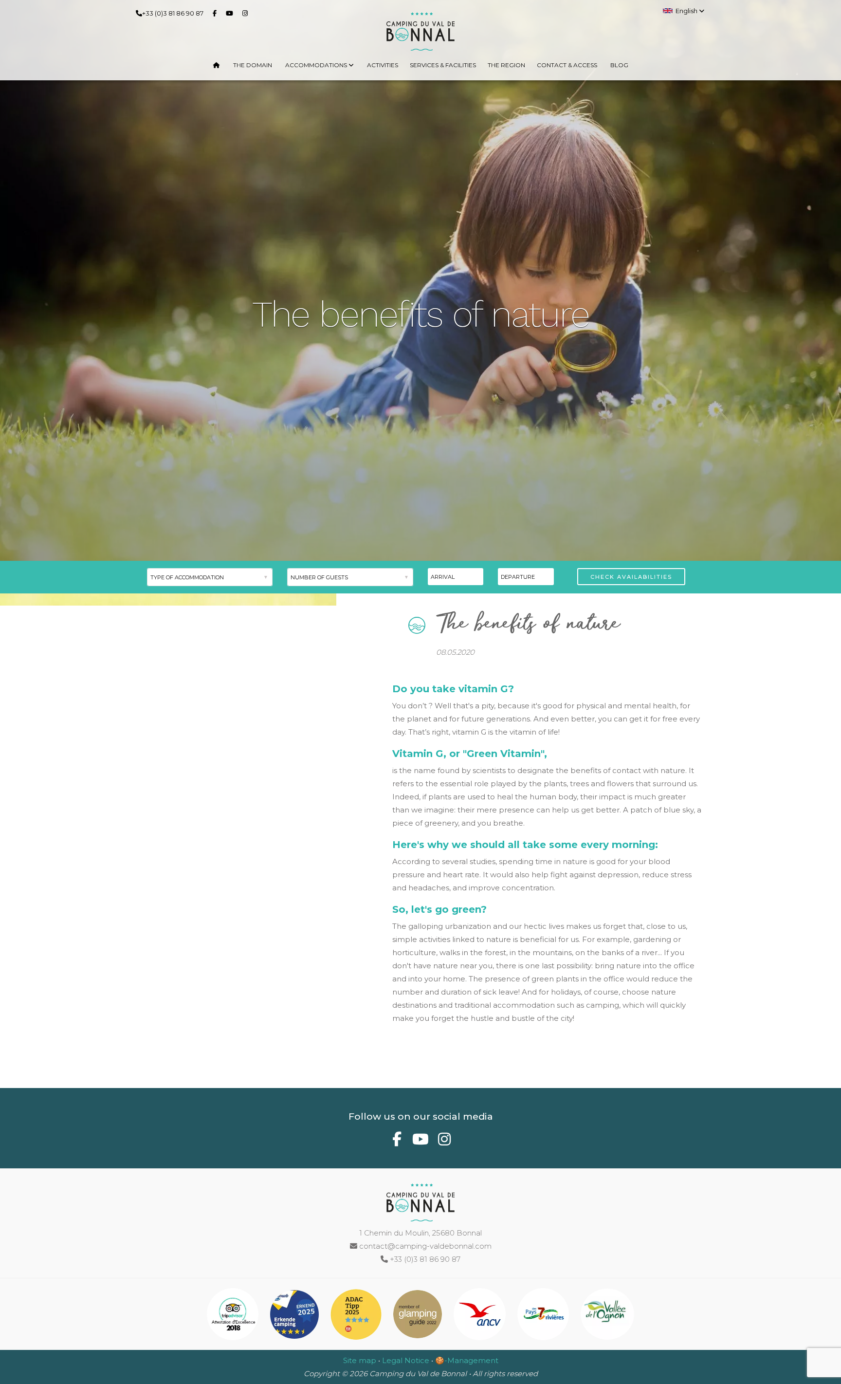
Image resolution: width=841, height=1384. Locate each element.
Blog (619, 65)
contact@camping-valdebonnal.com (424, 1246)
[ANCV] (480, 1316)
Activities (382, 65)
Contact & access (567, 65)
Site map (359, 1360)
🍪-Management (466, 1360)
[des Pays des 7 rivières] (544, 1316)
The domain (252, 65)
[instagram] (247, 12)
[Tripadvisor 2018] (234, 1316)
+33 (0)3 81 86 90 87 (172, 13)
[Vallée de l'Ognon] (607, 1316)
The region (506, 65)
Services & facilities (443, 65)
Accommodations (316, 65)
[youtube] (231, 12)
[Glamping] (418, 1316)
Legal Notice (405, 1360)
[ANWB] (295, 1316)
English (687, 11)
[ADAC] (357, 1316)
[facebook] (216, 12)
